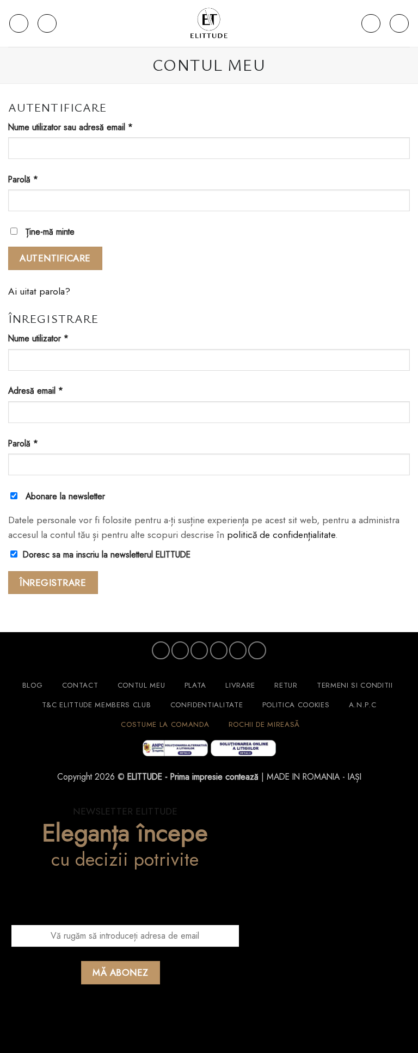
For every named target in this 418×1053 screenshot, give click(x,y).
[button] (18, 23)
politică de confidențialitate (281, 535)
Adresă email (55, 390)
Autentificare (55, 258)
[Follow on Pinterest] (238, 650)
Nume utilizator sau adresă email (90, 127)
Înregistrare (53, 582)
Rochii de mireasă (264, 724)
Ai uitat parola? (39, 291)
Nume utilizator (58, 338)
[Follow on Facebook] (160, 650)
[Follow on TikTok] (199, 650)
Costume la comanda (165, 724)
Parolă (43, 179)
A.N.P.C (363, 705)
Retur (285, 685)
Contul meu (141, 685)
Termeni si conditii (355, 685)
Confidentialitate (206, 705)
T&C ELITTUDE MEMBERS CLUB (96, 705)
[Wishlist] (370, 23)
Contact (80, 685)
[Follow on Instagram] (180, 650)
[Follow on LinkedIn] (257, 650)
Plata (195, 685)
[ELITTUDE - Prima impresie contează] (209, 23)
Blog (32, 685)
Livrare (240, 685)
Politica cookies (296, 705)
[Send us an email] (219, 650)
